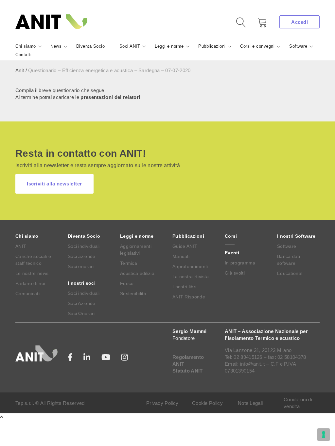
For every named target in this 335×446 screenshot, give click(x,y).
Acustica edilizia (137, 273)
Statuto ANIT (187, 371)
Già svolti (235, 273)
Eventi (232, 252)
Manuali (180, 256)
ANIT (20, 246)
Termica (128, 263)
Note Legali (250, 403)
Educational (289, 273)
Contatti (23, 54)
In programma (240, 262)
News (56, 46)
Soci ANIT (129, 46)
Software (298, 46)
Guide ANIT (184, 246)
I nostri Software (296, 236)
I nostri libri (184, 286)
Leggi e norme (169, 46)
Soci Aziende (82, 303)
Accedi (299, 22)
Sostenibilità (133, 293)
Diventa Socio (90, 46)
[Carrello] (257, 25)
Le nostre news (31, 273)
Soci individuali (84, 246)
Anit (19, 70)
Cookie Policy (207, 403)
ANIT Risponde (188, 296)
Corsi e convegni (257, 46)
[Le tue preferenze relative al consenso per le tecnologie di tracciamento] (323, 434)
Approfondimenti (190, 266)
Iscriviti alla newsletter (54, 183)
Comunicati (27, 293)
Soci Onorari (81, 313)
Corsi (231, 236)
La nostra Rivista (190, 276)
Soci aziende (82, 256)
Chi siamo (25, 46)
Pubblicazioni (212, 46)
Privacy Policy (162, 403)
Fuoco (127, 283)
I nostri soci (82, 283)
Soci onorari (81, 266)
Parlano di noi (30, 283)
